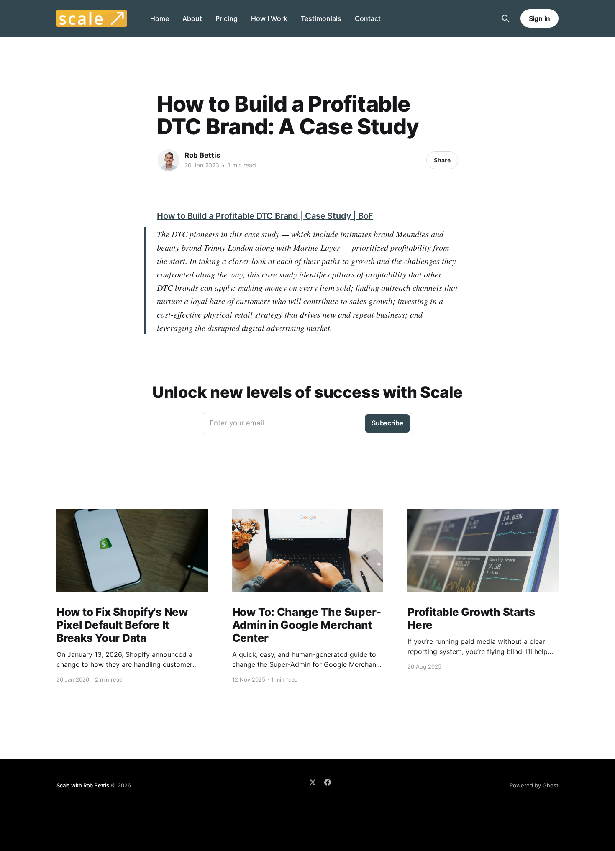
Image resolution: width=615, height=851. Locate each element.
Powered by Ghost (534, 785)
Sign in (539, 18)
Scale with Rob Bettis (82, 785)
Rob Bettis (202, 155)
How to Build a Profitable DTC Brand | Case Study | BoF (265, 216)
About (192, 18)
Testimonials (321, 18)
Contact (368, 18)
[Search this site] (505, 18)
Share (442, 160)
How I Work (269, 18)
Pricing (226, 18)
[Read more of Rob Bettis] (168, 160)
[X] (312, 782)
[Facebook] (327, 782)
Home (159, 18)
